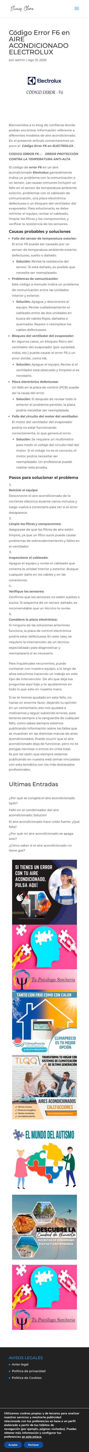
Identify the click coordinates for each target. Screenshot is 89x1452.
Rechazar (33, 1445)
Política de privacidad (29, 1371)
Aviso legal (20, 1364)
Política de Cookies (26, 1378)
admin (20, 60)
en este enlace (31, 1437)
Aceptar (13, 1445)
